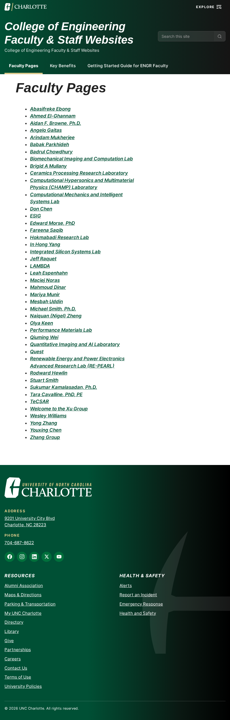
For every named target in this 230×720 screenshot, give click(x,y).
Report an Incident (138, 594)
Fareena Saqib (46, 230)
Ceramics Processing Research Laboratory (79, 173)
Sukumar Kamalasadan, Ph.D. (63, 387)
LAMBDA (40, 266)
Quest (36, 351)
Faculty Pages (23, 65)
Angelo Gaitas (46, 130)
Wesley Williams (48, 416)
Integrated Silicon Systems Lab (65, 251)
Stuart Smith (44, 380)
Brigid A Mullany (48, 166)
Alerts (125, 585)
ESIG (35, 216)
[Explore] (219, 7)
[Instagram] (22, 557)
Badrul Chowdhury (51, 152)
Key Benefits (63, 65)
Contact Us (15, 668)
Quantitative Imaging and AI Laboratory (75, 344)
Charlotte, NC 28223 (25, 524)
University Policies (23, 686)
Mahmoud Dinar (48, 287)
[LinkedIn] (34, 557)
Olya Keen (41, 323)
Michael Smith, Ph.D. (53, 309)
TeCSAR (39, 401)
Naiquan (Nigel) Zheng (56, 316)
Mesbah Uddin (46, 301)
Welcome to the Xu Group (59, 409)
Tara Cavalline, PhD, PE (56, 394)
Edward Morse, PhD (52, 223)
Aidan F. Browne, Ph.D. (55, 123)
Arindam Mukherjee (52, 137)
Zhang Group (45, 437)
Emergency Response (141, 604)
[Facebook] (9, 557)
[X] (47, 557)
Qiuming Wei (44, 337)
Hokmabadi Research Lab (59, 237)
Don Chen (41, 209)
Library (11, 631)
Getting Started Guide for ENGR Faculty (128, 65)
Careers (12, 658)
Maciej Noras (45, 280)
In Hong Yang (45, 244)
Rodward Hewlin (48, 373)
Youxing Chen (45, 430)
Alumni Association (23, 585)
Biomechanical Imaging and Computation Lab (81, 159)
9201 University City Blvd (29, 518)
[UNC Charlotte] (25, 7)
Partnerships (17, 649)
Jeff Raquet (43, 258)
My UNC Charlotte (23, 613)
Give (9, 640)
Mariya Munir (45, 294)
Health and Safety (137, 613)
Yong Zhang (43, 423)
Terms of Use (17, 677)
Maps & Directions (23, 594)
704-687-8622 (19, 542)
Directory (13, 622)
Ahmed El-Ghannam (52, 116)
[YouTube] (59, 557)
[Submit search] (219, 36)
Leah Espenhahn (49, 273)
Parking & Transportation (30, 604)
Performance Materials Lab (61, 330)
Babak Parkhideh (49, 144)
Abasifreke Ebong (50, 109)
